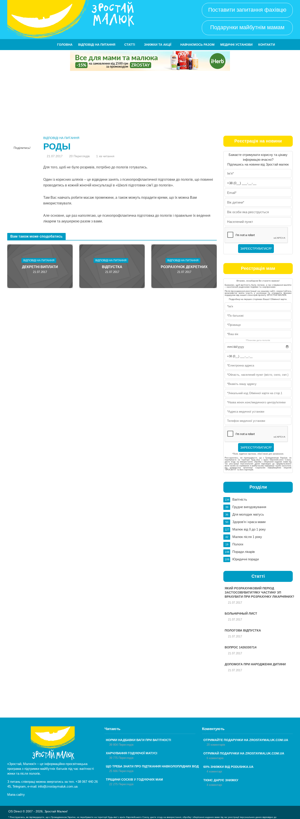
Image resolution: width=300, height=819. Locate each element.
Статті (129, 44)
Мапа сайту (16, 794)
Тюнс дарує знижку (220, 780)
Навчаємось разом (197, 44)
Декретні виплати (40, 267)
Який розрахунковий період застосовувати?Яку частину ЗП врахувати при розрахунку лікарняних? (259, 592)
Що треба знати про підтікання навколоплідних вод (152, 766)
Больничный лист (241, 613)
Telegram (19, 786)
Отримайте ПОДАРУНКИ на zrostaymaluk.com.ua (245, 740)
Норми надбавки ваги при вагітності (138, 740)
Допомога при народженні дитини (255, 664)
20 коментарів (216, 744)
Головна (64, 44)
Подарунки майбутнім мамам (247, 27)
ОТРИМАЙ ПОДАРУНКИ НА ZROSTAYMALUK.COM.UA (243, 753)
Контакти (266, 44)
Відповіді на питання (96, 44)
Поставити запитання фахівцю (247, 10)
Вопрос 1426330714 (241, 647)
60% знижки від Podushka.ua (228, 766)
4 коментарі (214, 771)
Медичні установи (236, 44)
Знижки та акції (157, 44)
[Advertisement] (150, 104)
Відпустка (112, 267)
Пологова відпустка (243, 630)
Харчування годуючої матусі (131, 753)
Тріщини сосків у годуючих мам (134, 779)
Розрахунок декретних (184, 267)
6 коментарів (215, 758)
